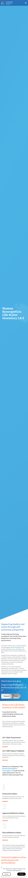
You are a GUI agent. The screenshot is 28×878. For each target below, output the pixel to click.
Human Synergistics (16, 647)
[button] (26, 3)
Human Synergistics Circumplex (9, 769)
